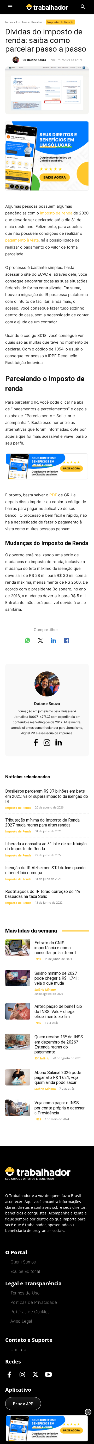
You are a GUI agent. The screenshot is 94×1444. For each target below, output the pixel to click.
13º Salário (41, 1058)
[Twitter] (35, 1375)
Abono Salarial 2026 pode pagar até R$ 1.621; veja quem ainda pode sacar (57, 1077)
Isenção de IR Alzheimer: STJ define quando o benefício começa (45, 870)
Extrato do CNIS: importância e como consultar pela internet (55, 947)
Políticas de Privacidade (33, 1302)
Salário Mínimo (45, 989)
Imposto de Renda (60, 22)
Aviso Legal (21, 1321)
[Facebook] (35, 742)
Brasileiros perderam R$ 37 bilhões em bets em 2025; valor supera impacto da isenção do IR (46, 796)
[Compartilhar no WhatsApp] (27, 641)
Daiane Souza (36, 60)
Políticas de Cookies (30, 1311)
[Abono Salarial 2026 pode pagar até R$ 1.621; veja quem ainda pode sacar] (17, 1077)
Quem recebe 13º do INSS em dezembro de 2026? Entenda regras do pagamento (58, 1044)
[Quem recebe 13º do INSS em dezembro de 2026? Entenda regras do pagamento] (17, 1042)
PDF (53, 494)
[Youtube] (48, 1375)
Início (9, 22)
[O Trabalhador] (47, 7)
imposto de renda (56, 213)
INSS (37, 959)
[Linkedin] (58, 743)
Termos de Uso (24, 1292)
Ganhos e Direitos (29, 22)
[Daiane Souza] (17, 60)
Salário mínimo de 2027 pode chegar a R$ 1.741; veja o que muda (56, 978)
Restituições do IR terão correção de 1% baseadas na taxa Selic (42, 894)
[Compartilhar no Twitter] (40, 641)
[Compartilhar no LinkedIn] (53, 641)
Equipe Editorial (25, 1271)
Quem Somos (23, 1261)
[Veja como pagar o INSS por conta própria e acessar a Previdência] (17, 1108)
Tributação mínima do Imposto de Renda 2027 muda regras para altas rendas (42, 823)
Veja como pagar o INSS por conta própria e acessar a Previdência (59, 1107)
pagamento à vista (22, 240)
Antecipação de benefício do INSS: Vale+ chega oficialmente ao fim (58, 1011)
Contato (18, 1349)
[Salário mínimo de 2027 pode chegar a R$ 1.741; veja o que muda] (17, 978)
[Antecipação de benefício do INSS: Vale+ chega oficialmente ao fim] (17, 1011)
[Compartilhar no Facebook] (66, 641)
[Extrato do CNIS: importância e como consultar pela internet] (17, 947)
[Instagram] (47, 742)
